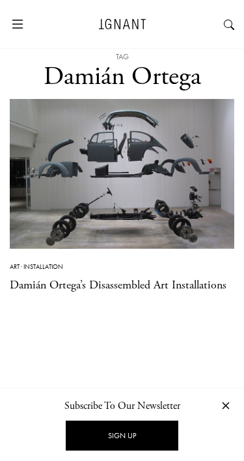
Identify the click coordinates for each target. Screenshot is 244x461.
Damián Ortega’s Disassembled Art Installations (118, 284)
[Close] (226, 405)
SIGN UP (122, 435)
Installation (43, 266)
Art (15, 266)
